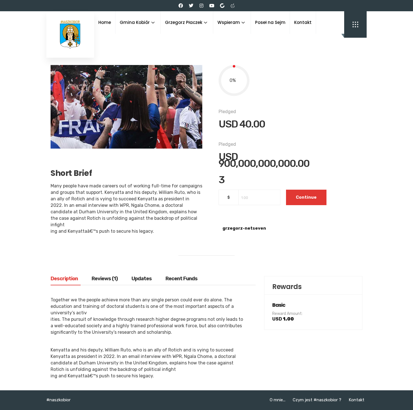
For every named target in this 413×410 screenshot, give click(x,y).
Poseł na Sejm (270, 22)
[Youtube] (211, 5)
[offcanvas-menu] (355, 24)
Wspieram (228, 22)
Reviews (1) (105, 279)
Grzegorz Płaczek (183, 22)
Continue (306, 197)
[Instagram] (201, 5)
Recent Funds (181, 279)
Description (64, 279)
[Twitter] (191, 5)
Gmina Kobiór (135, 22)
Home (104, 22)
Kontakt (303, 22)
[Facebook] (180, 5)
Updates (141, 279)
